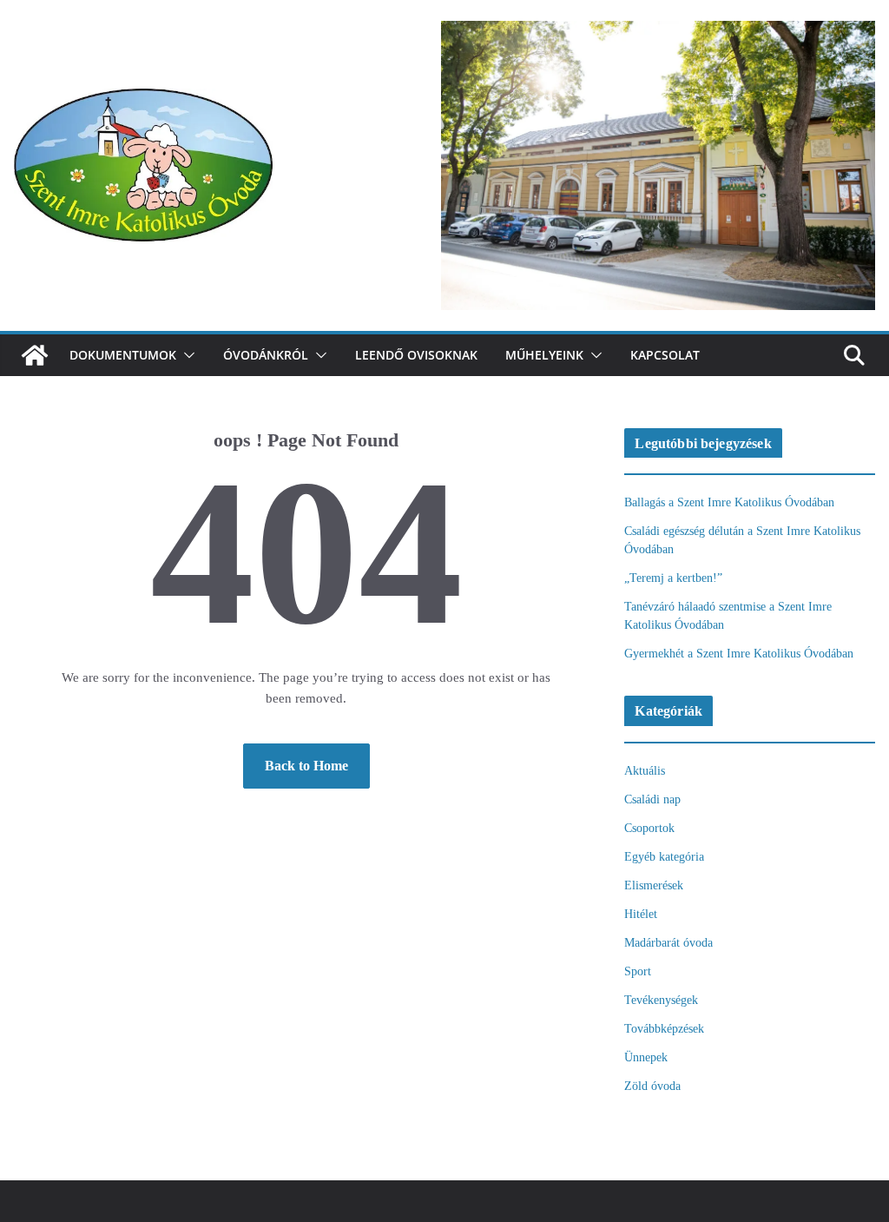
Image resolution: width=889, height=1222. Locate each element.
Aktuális (644, 770)
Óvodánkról (265, 355)
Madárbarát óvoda (668, 942)
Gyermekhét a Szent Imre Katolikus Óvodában (738, 653)
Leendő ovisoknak (416, 355)
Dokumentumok (122, 355)
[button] (185, 355)
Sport (637, 971)
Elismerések (653, 885)
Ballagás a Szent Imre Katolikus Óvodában (729, 502)
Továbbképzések (664, 1028)
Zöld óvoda (652, 1086)
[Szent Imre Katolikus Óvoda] (35, 355)
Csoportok (649, 828)
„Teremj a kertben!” (673, 578)
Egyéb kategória (664, 856)
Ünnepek (646, 1057)
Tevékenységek (661, 1000)
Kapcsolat (665, 355)
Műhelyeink (544, 355)
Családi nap (652, 799)
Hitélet (640, 914)
